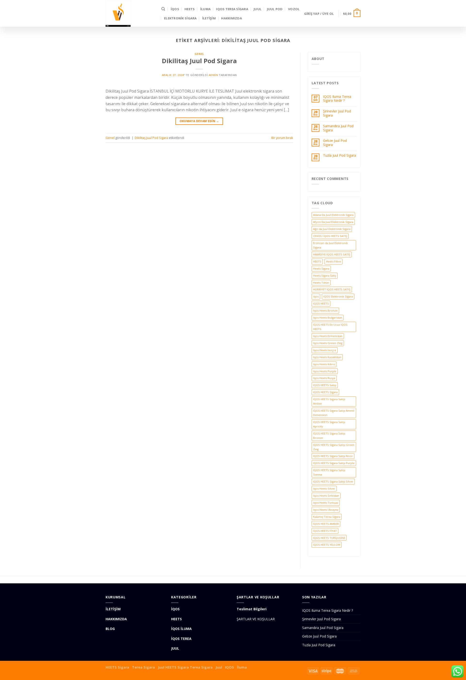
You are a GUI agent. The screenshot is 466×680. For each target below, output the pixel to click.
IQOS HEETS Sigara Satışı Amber (329, 401)
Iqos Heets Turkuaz (325, 502)
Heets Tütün (321, 282)
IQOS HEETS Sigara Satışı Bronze (329, 436)
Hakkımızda (231, 18)
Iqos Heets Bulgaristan (327, 317)
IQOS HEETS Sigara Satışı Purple (334, 463)
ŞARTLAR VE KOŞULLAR (256, 619)
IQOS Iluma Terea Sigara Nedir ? (337, 99)
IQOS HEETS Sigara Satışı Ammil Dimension (333, 413)
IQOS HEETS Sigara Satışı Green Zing (333, 447)
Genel (199, 54)
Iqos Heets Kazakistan (327, 357)
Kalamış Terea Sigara (326, 516)
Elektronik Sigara (180, 18)
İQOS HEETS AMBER (326, 524)
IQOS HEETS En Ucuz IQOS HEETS (330, 327)
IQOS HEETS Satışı (324, 385)
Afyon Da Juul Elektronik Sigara (333, 222)
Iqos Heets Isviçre (324, 350)
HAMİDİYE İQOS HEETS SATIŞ (331, 254)
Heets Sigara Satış (324, 275)
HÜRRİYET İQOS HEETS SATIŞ (331, 289)
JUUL (257, 9)
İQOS (175, 9)
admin (213, 75)
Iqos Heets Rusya (324, 378)
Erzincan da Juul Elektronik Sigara (330, 245)
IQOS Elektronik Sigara (338, 296)
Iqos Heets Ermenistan (327, 336)
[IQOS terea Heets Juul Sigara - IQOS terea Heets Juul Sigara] (130, 13)
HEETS (189, 9)
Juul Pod (275, 9)
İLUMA (205, 9)
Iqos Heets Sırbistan (326, 495)
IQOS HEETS (321, 303)
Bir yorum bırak (282, 138)
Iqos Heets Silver (324, 488)
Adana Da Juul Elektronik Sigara (333, 215)
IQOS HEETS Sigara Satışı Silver (333, 481)
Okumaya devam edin (199, 121)
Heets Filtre (333, 261)
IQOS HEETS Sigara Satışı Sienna (329, 472)
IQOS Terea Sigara (232, 9)
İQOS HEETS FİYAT (325, 531)
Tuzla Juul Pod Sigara (339, 155)
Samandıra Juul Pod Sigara (338, 128)
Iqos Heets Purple (324, 371)
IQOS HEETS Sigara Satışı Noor (333, 456)
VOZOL (294, 9)
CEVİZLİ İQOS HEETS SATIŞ (330, 236)
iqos (316, 296)
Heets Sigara (321, 268)
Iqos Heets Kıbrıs (324, 364)
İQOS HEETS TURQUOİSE (329, 538)
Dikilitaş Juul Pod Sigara (199, 61)
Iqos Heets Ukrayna (325, 509)
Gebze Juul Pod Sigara (335, 143)
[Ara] (163, 9)
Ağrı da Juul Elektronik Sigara (331, 229)
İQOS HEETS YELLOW (326, 544)
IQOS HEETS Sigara (325, 392)
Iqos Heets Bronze (325, 310)
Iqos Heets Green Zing (327, 343)
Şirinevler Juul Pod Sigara (337, 113)
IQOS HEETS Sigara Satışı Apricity (329, 424)
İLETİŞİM (209, 18)
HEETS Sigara (117, 667)
